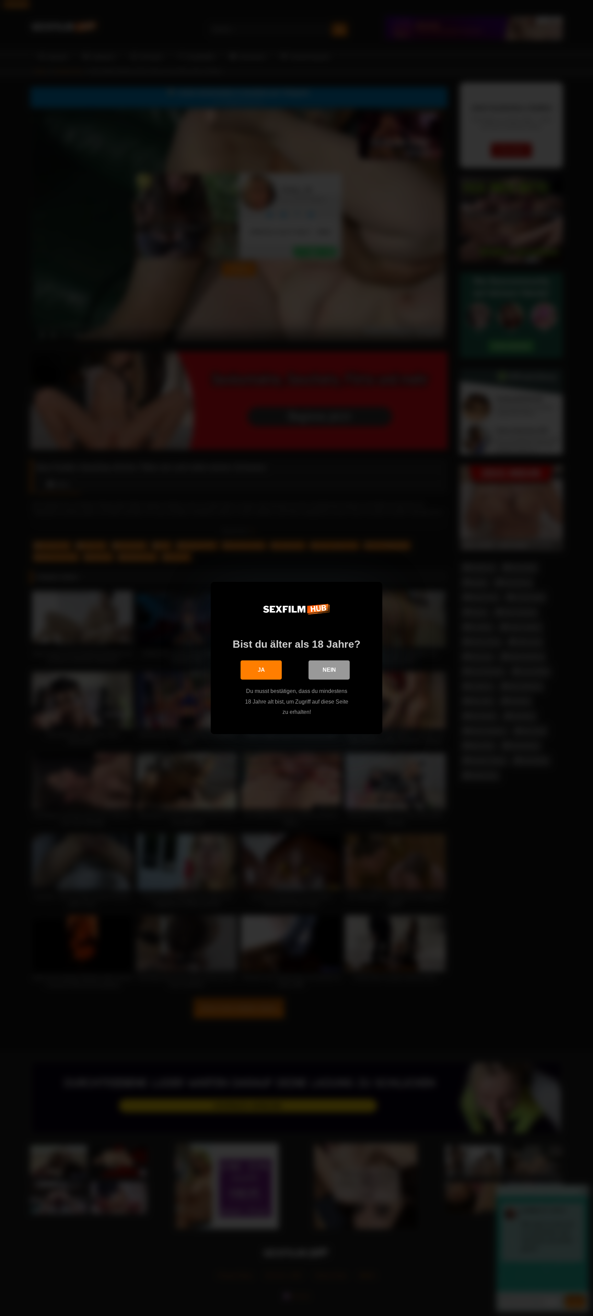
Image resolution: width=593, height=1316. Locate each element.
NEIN (329, 670)
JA (261, 670)
